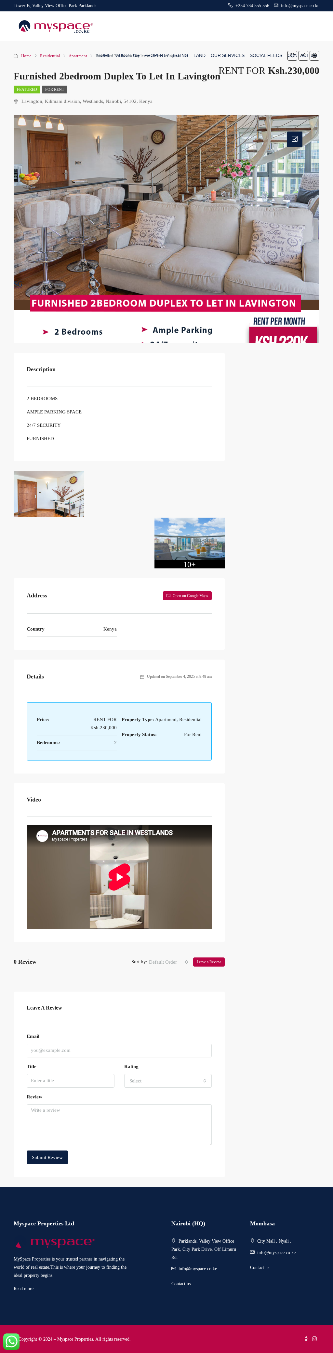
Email (33, 1036)
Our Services (228, 55)
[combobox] (168, 962)
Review (34, 1096)
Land (199, 55)
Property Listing (166, 55)
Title (31, 1066)
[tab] (294, 139)
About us (127, 55)
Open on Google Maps (190, 595)
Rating (131, 1066)
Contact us (181, 1283)
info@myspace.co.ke (198, 1268)
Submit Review (47, 1157)
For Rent (54, 89)
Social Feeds (266, 55)
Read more (23, 1288)
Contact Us (302, 55)
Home (104, 55)
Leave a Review (209, 962)
